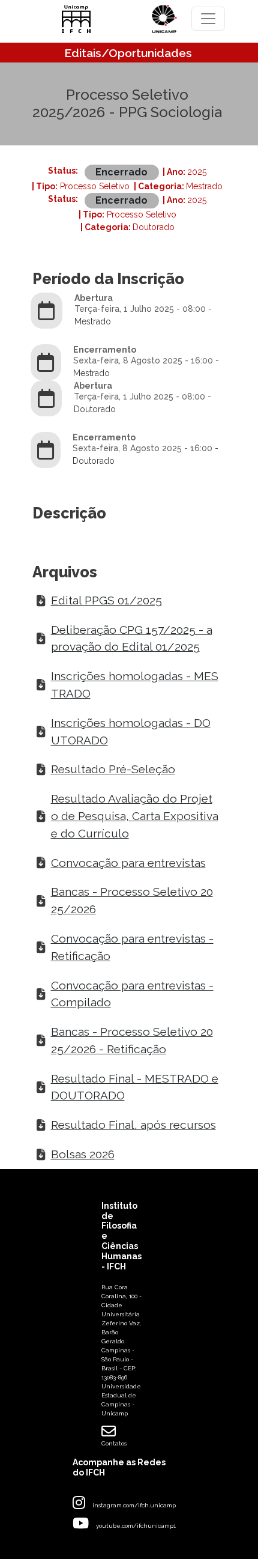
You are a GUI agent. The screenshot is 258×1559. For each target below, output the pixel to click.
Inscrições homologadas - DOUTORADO (131, 731)
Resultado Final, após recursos (133, 1124)
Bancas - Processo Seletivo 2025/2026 (132, 900)
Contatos (114, 1443)
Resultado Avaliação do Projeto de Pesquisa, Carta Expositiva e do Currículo (134, 816)
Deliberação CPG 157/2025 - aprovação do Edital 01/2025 (131, 638)
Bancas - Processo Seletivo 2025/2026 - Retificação (132, 1040)
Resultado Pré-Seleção (113, 769)
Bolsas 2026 (83, 1154)
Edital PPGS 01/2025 (106, 600)
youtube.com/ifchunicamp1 (136, 1525)
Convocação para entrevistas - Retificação (132, 947)
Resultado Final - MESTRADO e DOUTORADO (134, 1087)
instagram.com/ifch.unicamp (134, 1505)
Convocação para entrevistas (128, 862)
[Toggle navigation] (208, 19)
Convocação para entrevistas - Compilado (132, 994)
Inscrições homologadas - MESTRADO (134, 684)
